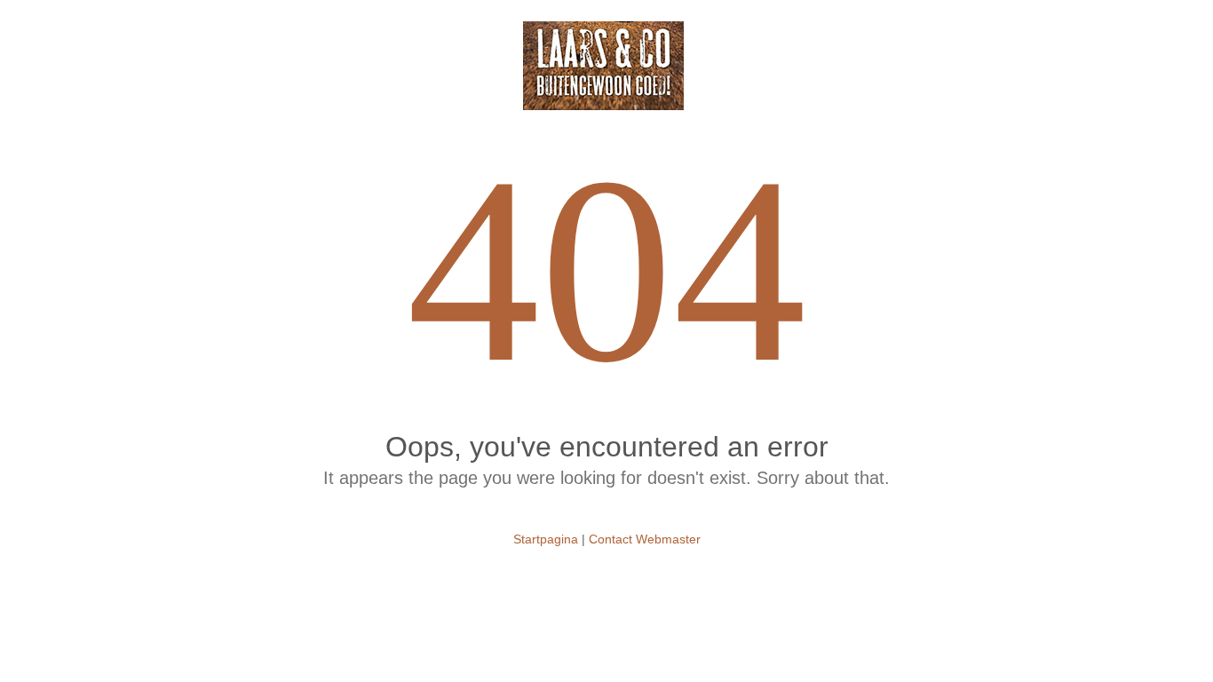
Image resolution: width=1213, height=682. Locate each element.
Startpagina (545, 539)
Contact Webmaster (645, 539)
